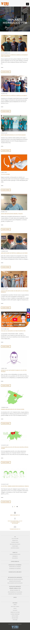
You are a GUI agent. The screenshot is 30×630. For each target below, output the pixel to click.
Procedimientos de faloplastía (15, 592)
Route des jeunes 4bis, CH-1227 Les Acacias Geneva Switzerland (15, 522)
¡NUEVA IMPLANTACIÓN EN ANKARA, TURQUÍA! (12, 213)
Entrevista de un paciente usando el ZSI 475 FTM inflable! (13, 371)
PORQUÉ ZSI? (15, 540)
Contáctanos (15, 546)
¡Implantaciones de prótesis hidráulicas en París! (14, 253)
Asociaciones (15, 617)
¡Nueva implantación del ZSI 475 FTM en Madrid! (13, 135)
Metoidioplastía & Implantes (15, 577)
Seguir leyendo (6, 71)
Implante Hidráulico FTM (15, 588)
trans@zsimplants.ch (15, 529)
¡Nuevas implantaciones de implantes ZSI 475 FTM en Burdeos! (14, 291)
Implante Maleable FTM (15, 590)
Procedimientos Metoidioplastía (15, 583)
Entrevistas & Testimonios (15, 564)
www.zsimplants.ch (15, 515)
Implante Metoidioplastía (15, 581)
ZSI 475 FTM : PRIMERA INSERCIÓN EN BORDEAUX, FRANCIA (15, 486)
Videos (15, 597)
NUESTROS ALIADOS (15, 547)
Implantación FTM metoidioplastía (15, 579)
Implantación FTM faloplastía (15, 593)
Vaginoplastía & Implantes (15, 571)
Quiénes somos (15, 542)
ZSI (15, 536)
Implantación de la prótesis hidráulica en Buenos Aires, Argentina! (14, 55)
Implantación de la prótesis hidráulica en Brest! (14, 95)
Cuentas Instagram (15, 614)
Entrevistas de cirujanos (15, 566)
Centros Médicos (15, 561)
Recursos (15, 602)
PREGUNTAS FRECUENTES (15, 544)
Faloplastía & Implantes (15, 586)
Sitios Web (15, 619)
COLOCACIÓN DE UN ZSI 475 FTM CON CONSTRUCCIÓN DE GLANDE (14, 447)
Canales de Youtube (15, 612)
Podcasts (15, 610)
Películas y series (15, 606)
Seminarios (15, 556)
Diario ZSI (15, 552)
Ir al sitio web (15, 538)
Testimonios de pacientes (15, 568)
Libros (15, 604)
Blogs (15, 608)
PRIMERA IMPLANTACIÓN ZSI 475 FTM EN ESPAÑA (12, 409)
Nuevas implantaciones (15, 554)
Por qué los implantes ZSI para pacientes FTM (13, 330)
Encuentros (15, 558)
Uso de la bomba (5, 174)
